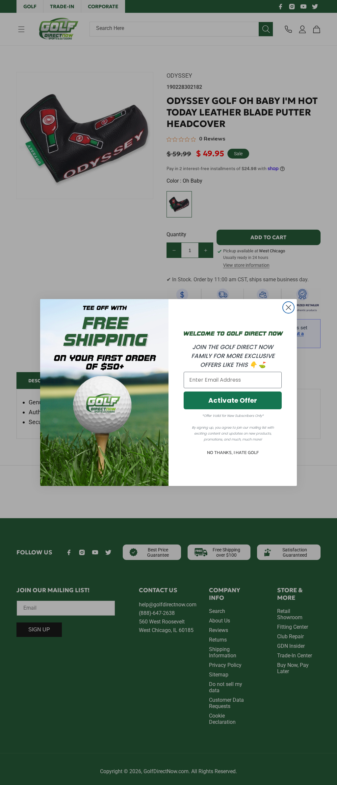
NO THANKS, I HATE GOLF (233, 452)
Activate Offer (232, 400)
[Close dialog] (288, 307)
